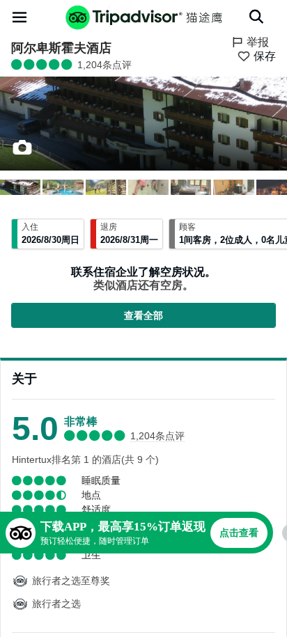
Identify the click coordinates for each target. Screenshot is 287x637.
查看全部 (143, 315)
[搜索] (256, 16)
